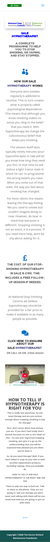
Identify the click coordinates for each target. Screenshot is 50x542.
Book (25, 517)
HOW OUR (21, 81)
